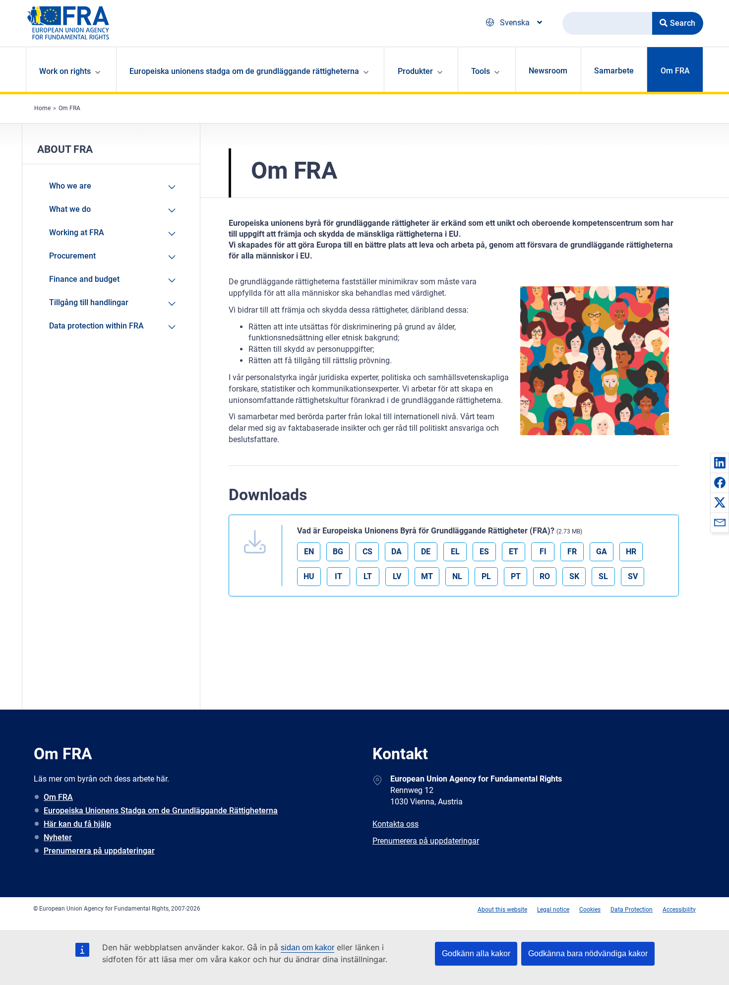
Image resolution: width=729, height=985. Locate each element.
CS (367, 551)
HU (309, 576)
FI (543, 551)
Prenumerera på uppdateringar (99, 850)
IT (338, 576)
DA (396, 551)
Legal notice (553, 909)
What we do (70, 209)
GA (601, 551)
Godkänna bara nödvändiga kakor (588, 953)
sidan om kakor (307, 947)
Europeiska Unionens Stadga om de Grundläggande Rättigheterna (161, 810)
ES (484, 551)
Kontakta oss (395, 824)
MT (427, 576)
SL (603, 576)
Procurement (72, 256)
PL (486, 576)
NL (457, 576)
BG (338, 551)
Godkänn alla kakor (476, 953)
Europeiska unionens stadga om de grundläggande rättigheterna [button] (244, 71)
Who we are (70, 186)
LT (368, 576)
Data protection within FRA (96, 325)
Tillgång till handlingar (88, 302)
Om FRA (675, 70)
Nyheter (58, 837)
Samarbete (614, 70)
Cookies (590, 909)
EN (309, 551)
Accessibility (679, 909)
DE (425, 551)
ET (513, 551)
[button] (720, 462)
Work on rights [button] (65, 71)
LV (397, 576)
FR (572, 551)
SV (633, 576)
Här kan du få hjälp (77, 824)
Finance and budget (84, 279)
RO (545, 576)
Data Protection (631, 909)
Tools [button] (480, 71)
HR (631, 551)
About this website (502, 909)
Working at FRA (76, 232)
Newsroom (548, 70)
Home (42, 108)
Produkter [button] (415, 71)
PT (516, 576)
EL (455, 551)
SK (574, 576)
